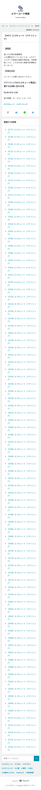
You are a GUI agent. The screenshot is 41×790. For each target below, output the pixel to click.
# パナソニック (22, 104)
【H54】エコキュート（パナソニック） (21, 487)
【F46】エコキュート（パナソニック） (21, 254)
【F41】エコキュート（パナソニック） (21, 218)
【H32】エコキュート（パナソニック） (21, 356)
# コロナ (18, 764)
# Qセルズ (20, 772)
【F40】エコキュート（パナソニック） (21, 211)
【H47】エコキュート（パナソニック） (21, 443)
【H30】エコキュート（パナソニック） (21, 407)
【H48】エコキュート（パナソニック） (21, 450)
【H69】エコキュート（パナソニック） (21, 545)
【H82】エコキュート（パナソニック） (21, 610)
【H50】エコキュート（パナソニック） (21, 472)
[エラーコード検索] (20, 8)
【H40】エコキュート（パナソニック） (21, 421)
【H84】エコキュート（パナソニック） (21, 625)
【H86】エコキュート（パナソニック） (21, 639)
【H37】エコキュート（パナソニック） (21, 414)
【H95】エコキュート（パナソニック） (21, 712)
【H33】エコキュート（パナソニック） (21, 363)
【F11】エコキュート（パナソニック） (21, 719)
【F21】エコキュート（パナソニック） (21, 153)
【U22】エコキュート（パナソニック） (21, 298)
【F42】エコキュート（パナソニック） (21, 225)
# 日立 (30, 768)
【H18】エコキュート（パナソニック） (21, 341)
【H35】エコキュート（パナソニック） (21, 378)
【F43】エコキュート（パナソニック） (21, 232)
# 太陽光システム (8, 772)
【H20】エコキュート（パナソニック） (21, 392)
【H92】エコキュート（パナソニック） (21, 690)
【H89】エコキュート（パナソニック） (21, 668)
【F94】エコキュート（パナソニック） (21, 291)
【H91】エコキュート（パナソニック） (21, 683)
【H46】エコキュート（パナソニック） (21, 436)
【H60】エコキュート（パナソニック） (21, 530)
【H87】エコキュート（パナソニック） (21, 646)
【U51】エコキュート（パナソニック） (21, 305)
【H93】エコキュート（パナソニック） (21, 697)
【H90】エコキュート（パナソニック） (21, 676)
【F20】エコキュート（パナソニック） (21, 145)
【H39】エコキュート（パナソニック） (21, 385)
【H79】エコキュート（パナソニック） (21, 596)
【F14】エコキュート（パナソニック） (21, 734)
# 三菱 (17, 768)
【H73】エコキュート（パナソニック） (21, 559)
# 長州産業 (30, 772)
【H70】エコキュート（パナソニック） (21, 552)
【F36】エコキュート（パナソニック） (21, 189)
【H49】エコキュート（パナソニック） (21, 458)
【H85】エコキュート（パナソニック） (21, 632)
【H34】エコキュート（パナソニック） (21, 371)
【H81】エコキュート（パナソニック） (21, 603)
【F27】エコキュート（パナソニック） (21, 182)
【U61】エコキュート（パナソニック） (21, 334)
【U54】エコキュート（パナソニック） (21, 320)
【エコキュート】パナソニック (19, 26)
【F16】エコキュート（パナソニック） (21, 748)
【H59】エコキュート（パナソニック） (21, 523)
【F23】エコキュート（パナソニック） (21, 167)
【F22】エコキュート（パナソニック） (21, 160)
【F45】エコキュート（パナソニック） (21, 247)
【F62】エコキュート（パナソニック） (21, 269)
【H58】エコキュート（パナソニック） (21, 516)
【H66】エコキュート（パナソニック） (21, 538)
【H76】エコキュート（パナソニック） (21, 567)
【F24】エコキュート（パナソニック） (21, 174)
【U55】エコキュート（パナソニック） (21, 327)
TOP (3, 26)
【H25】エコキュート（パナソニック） (21, 349)
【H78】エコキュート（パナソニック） (21, 588)
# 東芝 (23, 768)
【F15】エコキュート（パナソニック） (21, 741)
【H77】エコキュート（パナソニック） (21, 581)
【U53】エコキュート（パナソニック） (21, 312)
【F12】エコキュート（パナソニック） (21, 726)
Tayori (20, 785)
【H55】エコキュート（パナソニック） (21, 494)
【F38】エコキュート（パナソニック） (21, 203)
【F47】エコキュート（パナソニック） (21, 262)
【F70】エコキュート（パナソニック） (21, 283)
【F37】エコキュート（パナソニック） (21, 196)
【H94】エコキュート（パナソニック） (21, 705)
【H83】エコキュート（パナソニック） (21, 617)
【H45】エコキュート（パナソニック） (21, 429)
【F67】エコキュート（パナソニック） (21, 276)
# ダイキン (27, 764)
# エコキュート (9, 104)
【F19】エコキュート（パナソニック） (21, 138)
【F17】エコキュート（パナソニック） (21, 131)
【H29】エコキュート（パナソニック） (21, 399)
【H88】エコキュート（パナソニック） (21, 661)
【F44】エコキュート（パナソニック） (21, 240)
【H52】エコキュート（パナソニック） (21, 479)
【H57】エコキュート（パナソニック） (21, 508)
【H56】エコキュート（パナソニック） (21, 501)
